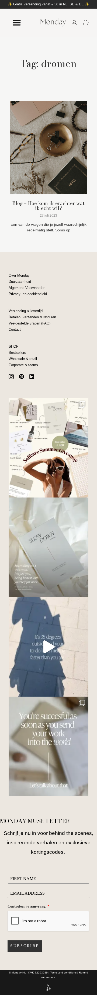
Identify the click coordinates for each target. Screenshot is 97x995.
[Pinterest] (21, 376)
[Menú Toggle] (16, 22)
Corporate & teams (23, 365)
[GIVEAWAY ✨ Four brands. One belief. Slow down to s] (48, 448)
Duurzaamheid (20, 282)
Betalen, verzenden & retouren (32, 317)
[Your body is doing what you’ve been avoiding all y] (48, 647)
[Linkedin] (32, 376)
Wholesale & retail (23, 359)
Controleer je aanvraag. (28, 906)
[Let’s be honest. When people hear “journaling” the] (48, 547)
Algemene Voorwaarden (27, 288)
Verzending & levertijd (26, 311)
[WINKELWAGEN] (85, 22)
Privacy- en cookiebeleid (28, 294)
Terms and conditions (63, 972)
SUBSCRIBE (24, 946)
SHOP (14, 346)
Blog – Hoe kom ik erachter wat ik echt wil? (48, 206)
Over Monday (19, 275)
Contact (15, 329)
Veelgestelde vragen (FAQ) (29, 323)
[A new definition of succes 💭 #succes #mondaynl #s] (48, 746)
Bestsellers (17, 353)
